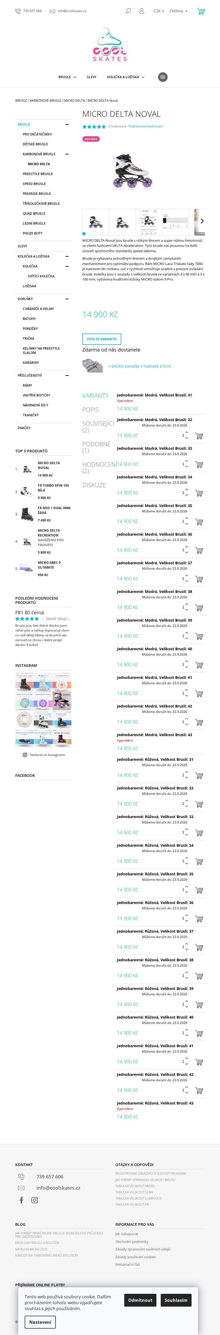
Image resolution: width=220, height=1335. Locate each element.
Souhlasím (176, 1300)
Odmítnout (140, 1300)
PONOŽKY (30, 328)
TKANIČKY (31, 415)
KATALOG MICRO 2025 (31, 1249)
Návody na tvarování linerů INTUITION (46, 1255)
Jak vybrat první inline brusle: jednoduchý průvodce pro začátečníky (59, 1234)
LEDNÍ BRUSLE (34, 223)
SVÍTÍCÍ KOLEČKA (41, 276)
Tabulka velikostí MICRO (135, 1186)
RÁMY (27, 385)
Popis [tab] (90, 409)
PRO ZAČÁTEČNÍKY (37, 134)
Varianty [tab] (95, 395)
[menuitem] (67, 77)
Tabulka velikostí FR (132, 1204)
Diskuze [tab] (94, 485)
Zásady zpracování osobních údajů (142, 1249)
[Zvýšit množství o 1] (186, 432)
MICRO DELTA (39, 164)
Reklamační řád (127, 1264)
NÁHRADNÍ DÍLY (35, 405)
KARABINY (31, 362)
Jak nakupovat (126, 1233)
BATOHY (29, 318)
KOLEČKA (30, 266)
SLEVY (22, 246)
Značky (24, 428)
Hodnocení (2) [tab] (99, 467)
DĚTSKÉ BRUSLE (35, 144)
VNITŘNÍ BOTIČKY (36, 395)
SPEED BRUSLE (34, 183)
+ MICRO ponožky (139, 366)
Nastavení (40, 1322)
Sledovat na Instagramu (47, 754)
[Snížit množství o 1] (186, 438)
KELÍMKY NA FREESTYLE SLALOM (41, 350)
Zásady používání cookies (135, 1256)
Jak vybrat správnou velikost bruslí (145, 1180)
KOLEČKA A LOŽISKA (34, 256)
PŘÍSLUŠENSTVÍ (30, 375)
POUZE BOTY (32, 233)
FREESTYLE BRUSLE (38, 174)
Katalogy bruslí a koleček (37, 1243)
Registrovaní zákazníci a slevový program (150, 1173)
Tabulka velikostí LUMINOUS (138, 1198)
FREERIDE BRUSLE (37, 193)
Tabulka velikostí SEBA (134, 1192)
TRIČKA (28, 338)
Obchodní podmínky (131, 1241)
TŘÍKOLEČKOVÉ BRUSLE (41, 203)
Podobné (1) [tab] (96, 447)
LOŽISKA (29, 286)
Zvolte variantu (102, 339)
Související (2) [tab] (98, 426)
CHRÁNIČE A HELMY (38, 309)
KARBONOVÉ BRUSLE (39, 154)
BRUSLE (24, 124)
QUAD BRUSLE (34, 213)
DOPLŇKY (25, 299)
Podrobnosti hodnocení (146, 126)
